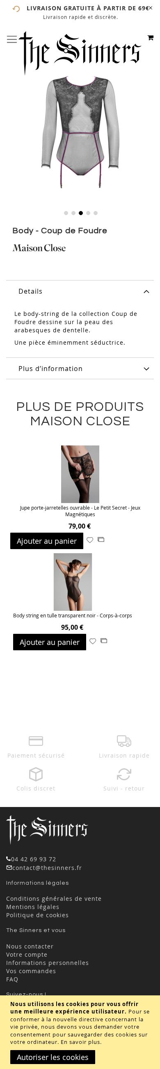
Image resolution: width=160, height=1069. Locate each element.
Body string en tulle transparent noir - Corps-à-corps (72, 615)
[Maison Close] (39, 249)
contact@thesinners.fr (47, 868)
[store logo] (80, 53)
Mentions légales (32, 907)
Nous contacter (30, 946)
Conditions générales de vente (54, 898)
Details (30, 291)
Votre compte (27, 954)
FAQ (12, 979)
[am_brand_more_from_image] (80, 474)
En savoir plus (80, 1042)
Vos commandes (31, 971)
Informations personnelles (47, 963)
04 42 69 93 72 (33, 859)
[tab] (80, 290)
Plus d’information (50, 368)
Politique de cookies (37, 915)
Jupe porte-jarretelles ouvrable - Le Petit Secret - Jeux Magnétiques (80, 510)
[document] (81, 1032)
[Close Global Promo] (150, 7)
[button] (65, 212)
